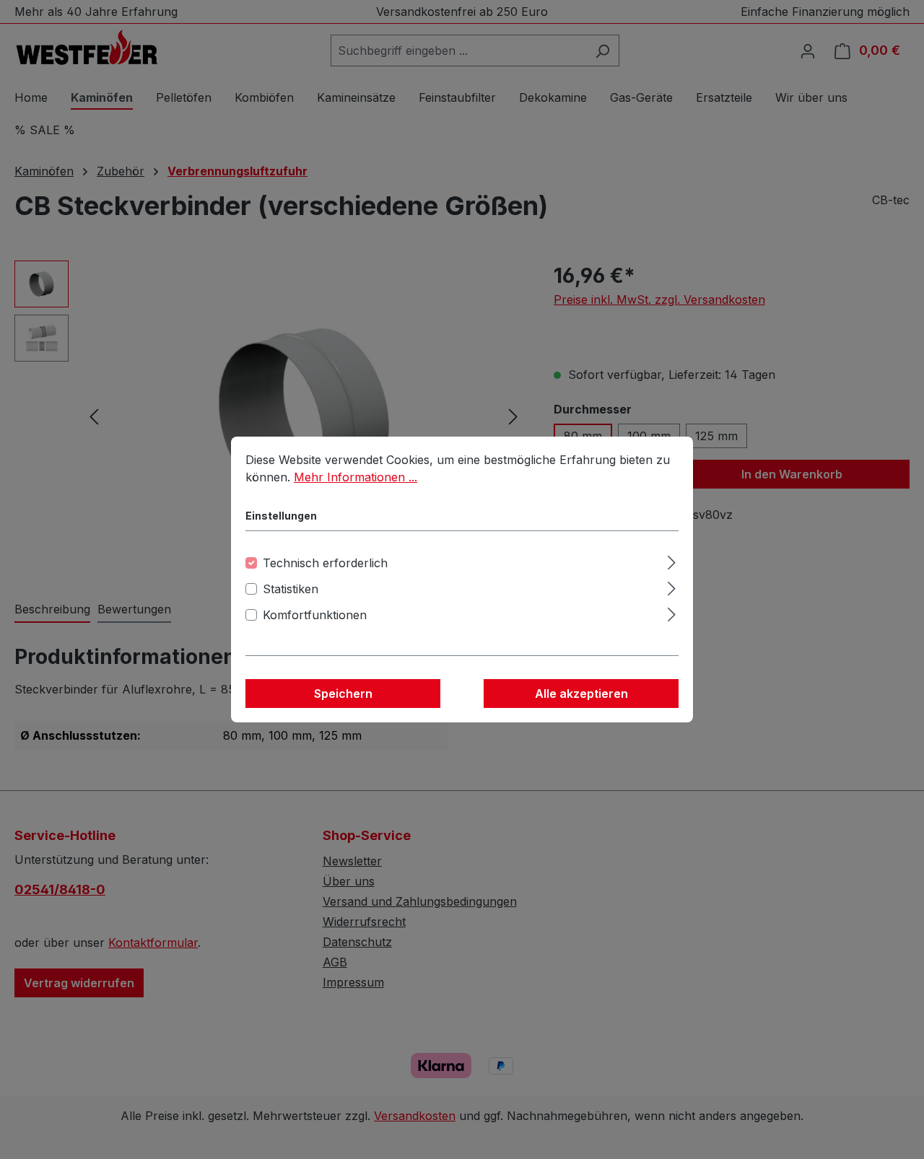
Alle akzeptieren (581, 693)
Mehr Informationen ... (355, 477)
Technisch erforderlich (325, 563)
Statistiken (290, 589)
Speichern (343, 693)
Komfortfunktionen (315, 615)
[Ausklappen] (672, 560)
